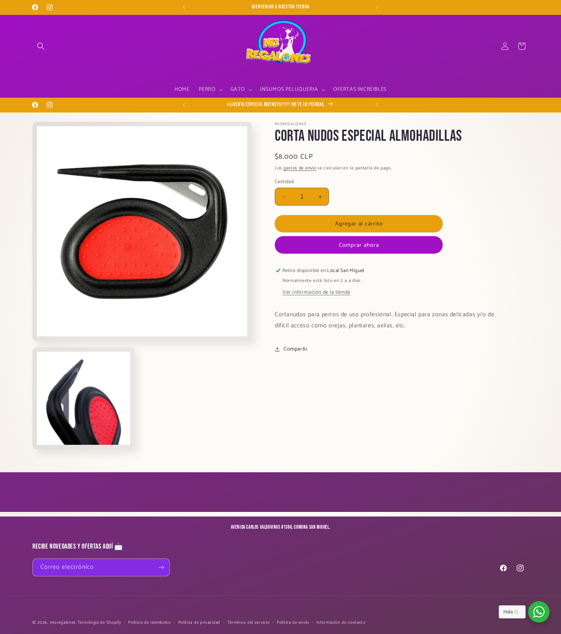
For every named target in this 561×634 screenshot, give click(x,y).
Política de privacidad (199, 622)
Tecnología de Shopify (99, 622)
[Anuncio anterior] (184, 7)
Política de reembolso (149, 622)
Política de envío (293, 622)
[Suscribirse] (161, 567)
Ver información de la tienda (316, 292)
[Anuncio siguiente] (377, 7)
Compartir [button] (296, 349)
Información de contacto (341, 622)
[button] (40, 46)
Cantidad (284, 182)
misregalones (63, 622)
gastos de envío (300, 168)
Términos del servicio (248, 622)
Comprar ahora (359, 245)
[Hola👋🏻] (539, 612)
